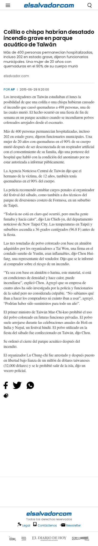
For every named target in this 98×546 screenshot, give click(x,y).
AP (13, 89)
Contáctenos (47, 525)
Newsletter (73, 525)
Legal (26, 525)
